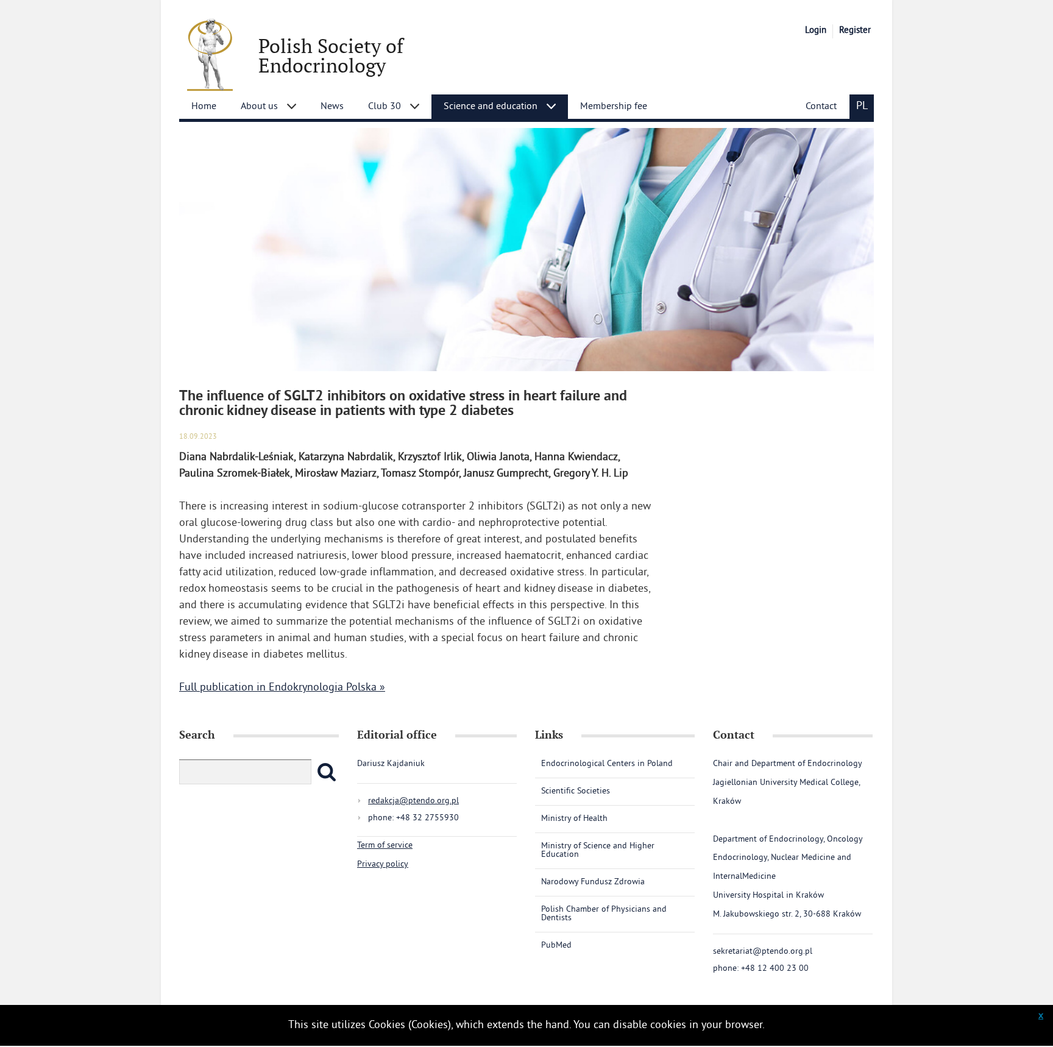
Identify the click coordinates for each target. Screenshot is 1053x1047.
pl (862, 106)
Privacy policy (382, 864)
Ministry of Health (574, 819)
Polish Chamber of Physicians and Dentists (604, 913)
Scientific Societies (575, 791)
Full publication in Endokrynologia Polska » (282, 688)
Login (815, 31)
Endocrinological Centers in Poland (607, 764)
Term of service (385, 845)
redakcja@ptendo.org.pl (413, 801)
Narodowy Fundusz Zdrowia (593, 882)
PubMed (556, 945)
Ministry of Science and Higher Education (597, 850)
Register (855, 31)
